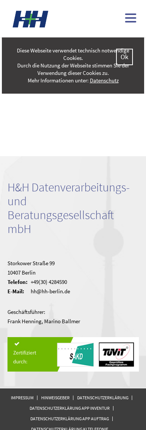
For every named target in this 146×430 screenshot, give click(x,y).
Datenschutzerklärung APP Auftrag (69, 418)
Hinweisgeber (55, 397)
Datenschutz (104, 80)
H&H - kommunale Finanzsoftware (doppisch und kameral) (30, 19)
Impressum (22, 397)
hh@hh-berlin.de (50, 291)
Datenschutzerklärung (102, 397)
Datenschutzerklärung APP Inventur (70, 408)
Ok (124, 56)
